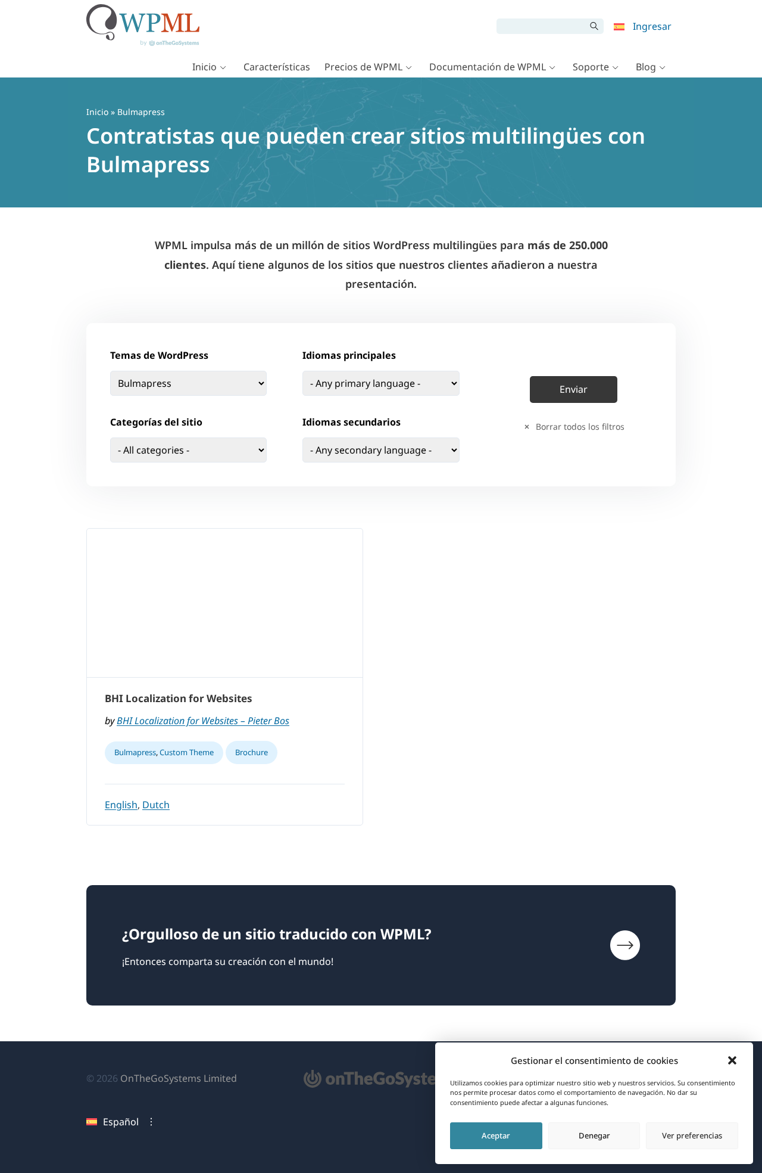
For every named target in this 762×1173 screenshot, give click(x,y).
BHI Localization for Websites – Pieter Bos (203, 720)
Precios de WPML (363, 66)
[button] (732, 1060)
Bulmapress (135, 752)
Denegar (594, 1135)
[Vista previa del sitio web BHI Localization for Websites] (225, 603)
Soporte (591, 66)
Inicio (204, 66)
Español (121, 1121)
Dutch (156, 804)
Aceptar (496, 1135)
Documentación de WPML (487, 66)
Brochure (251, 752)
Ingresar (652, 26)
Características (276, 66)
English (121, 804)
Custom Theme (187, 752)
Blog (646, 66)
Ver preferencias (692, 1135)
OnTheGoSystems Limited (178, 1078)
